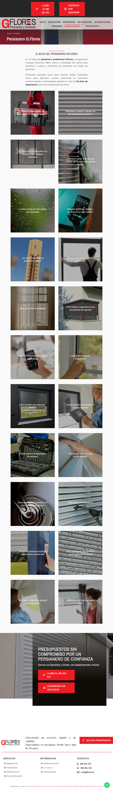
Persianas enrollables (34, 786)
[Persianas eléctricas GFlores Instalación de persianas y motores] (19, 20)
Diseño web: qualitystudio (94, 786)
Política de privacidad (61, 786)
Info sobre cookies (77, 786)
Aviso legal (48, 786)
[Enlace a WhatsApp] (107, 785)
